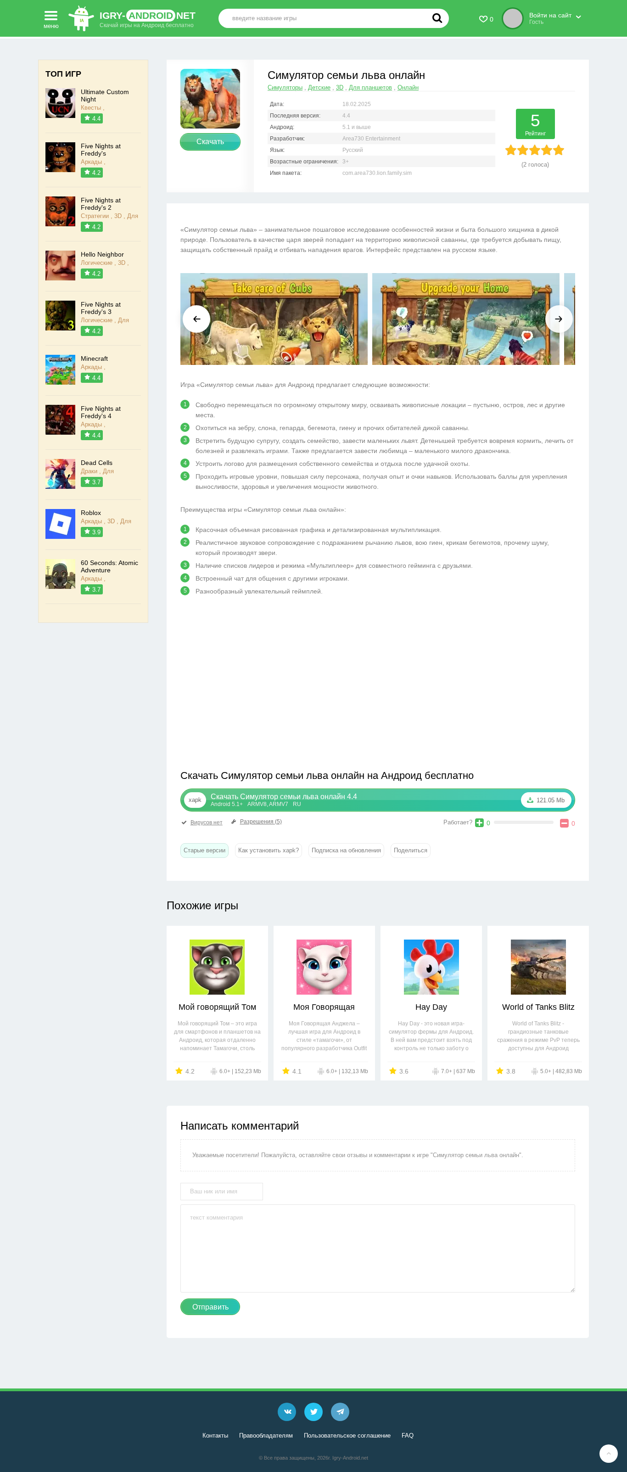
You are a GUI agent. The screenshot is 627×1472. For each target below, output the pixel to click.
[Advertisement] (279, 686)
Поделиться (410, 850)
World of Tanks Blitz (538, 1007)
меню (51, 24)
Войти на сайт (550, 15)
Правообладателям (266, 1435)
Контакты (215, 1435)
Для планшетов (370, 87)
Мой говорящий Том (217, 1007)
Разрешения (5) (261, 821)
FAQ (408, 1435)
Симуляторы (285, 87)
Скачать (210, 142)
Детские (319, 87)
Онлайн (408, 87)
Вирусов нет (206, 822)
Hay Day (431, 1007)
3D (339, 87)
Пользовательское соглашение (347, 1435)
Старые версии (204, 850)
